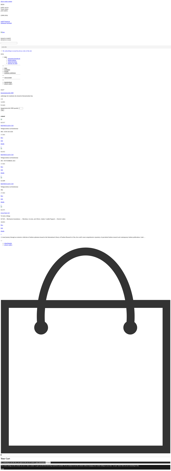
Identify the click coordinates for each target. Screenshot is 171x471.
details (2, 144)
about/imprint (8, 243)
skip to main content (6, 1)
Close (2, 468)
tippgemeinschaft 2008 (7, 93)
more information (40, 462)
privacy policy (8, 245)
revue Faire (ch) (5, 213)
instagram (3, 23)
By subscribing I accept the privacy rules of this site (17, 51)
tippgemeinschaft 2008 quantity (9, 108)
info (2, 141)
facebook (9, 23)
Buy (2, 110)
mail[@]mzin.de (5, 21)
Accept (48, 462)
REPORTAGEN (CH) (7, 125)
